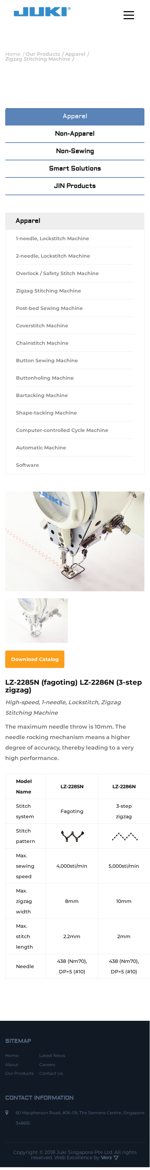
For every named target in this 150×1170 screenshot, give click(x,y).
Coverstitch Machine (42, 325)
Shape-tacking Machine (46, 413)
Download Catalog (35, 659)
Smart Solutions (75, 169)
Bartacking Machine (42, 395)
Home (11, 1055)
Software (27, 465)
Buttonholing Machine (45, 378)
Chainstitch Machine (42, 343)
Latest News (52, 1055)
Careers (47, 1064)
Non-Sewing (75, 151)
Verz (107, 1157)
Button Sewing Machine (47, 360)
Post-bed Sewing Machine (49, 308)
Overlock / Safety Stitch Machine (57, 273)
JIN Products (75, 186)
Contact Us (51, 1073)
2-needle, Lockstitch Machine (53, 256)
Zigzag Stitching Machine (48, 291)
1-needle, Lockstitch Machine (52, 238)
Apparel (75, 116)
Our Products (19, 1073)
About (11, 1064)
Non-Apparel (75, 134)
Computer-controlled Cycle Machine (62, 430)
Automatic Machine (41, 448)
